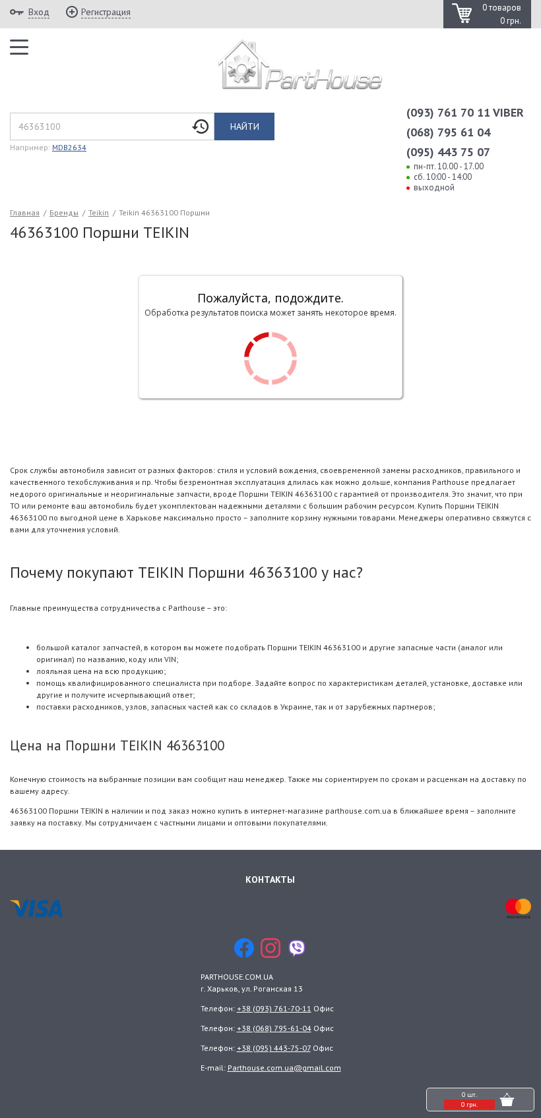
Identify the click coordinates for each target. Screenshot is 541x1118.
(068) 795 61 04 (448, 132)
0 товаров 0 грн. (501, 14)
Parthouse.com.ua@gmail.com (284, 1068)
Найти (244, 126)
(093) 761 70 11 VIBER (465, 112)
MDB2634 (69, 147)
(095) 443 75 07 (448, 151)
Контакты (270, 879)
